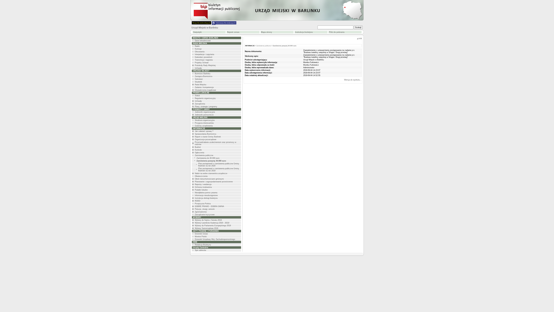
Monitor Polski (201, 236)
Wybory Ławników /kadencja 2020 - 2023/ (212, 223)
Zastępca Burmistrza (203, 76)
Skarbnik (198, 82)
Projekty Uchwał (201, 63)
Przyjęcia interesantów (204, 123)
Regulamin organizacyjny (205, 98)
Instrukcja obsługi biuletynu (206, 198)
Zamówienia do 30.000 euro (207, 158)
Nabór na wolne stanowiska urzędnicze (211, 173)
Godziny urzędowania (204, 126)
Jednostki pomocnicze (204, 115)
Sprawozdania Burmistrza (205, 134)
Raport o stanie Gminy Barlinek (208, 137)
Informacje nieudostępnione (206, 195)
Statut (197, 95)
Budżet (198, 147)
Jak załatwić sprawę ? (204, 131)
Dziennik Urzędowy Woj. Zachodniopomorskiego (215, 239)
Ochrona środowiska (203, 187)
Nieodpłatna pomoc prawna (206, 193)
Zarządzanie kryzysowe (205, 214)
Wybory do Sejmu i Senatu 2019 (208, 220)
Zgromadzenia (201, 212)
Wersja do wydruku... (353, 80)
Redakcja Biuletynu (203, 245)
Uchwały (198, 68)
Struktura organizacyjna (205, 120)
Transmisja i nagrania (204, 60)
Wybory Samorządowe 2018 (206, 228)
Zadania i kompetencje (204, 87)
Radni (197, 46)
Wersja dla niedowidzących (201, 23)
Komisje (198, 49)
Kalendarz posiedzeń (203, 57)
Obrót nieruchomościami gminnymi (209, 179)
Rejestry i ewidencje (203, 184)
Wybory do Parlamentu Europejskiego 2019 (213, 225)
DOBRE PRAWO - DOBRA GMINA (209, 206)
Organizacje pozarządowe (205, 139)
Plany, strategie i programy (206, 106)
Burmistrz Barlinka (202, 74)
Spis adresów (200, 250)
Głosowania (199, 52)
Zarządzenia (200, 104)
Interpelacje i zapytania (204, 54)
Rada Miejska (200, 84)
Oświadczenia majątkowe (205, 90)
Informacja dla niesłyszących (226, 23)
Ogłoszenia (199, 153)
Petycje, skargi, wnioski (205, 209)
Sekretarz (199, 79)
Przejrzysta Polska (203, 204)
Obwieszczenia (201, 176)
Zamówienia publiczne (204, 155)
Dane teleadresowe (203, 41)
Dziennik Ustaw (201, 234)
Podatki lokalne (201, 190)
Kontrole (198, 150)
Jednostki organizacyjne (205, 112)
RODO (197, 201)
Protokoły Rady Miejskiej (205, 65)
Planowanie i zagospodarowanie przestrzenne (214, 182)
